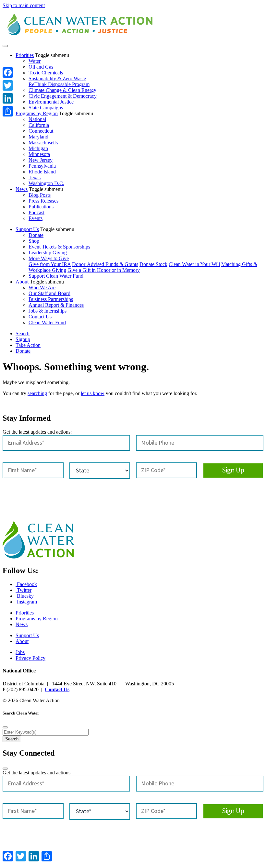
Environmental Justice (51, 102)
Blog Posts (40, 195)
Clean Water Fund (47, 322)
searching (37, 393)
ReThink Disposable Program (59, 84)
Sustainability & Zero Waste (57, 78)
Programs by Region (37, 113)
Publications (41, 206)
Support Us (27, 229)
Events (35, 218)
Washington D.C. (46, 183)
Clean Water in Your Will (194, 264)
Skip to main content (24, 5)
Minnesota (39, 154)
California (39, 125)
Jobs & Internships (47, 311)
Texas (35, 177)
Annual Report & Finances (56, 305)
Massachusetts (43, 142)
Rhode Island (42, 171)
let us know (92, 393)
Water (35, 61)
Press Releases (43, 201)
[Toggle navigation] (5, 46)
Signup (23, 339)
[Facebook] (7, 72)
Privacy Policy (30, 658)
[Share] (7, 111)
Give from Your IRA (50, 264)
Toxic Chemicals (46, 72)
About (22, 281)
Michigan (38, 148)
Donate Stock (153, 264)
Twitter (23, 590)
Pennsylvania (42, 166)
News (22, 189)
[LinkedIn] (7, 98)
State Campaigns (46, 107)
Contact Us (40, 316)
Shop (34, 241)
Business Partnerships (51, 299)
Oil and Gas (41, 67)
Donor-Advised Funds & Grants (105, 264)
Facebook (26, 584)
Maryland (38, 136)
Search (23, 333)
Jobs (20, 652)
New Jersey (41, 160)
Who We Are (42, 287)
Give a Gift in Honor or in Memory (103, 270)
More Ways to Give (49, 258)
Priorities (25, 55)
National (37, 119)
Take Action (28, 345)
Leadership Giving (48, 252)
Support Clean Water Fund (56, 276)
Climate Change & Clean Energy (62, 90)
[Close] (5, 727)
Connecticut (41, 131)
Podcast (36, 212)
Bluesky (25, 596)
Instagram (26, 601)
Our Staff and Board (49, 293)
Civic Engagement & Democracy (63, 96)
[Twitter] (7, 85)
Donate (36, 235)
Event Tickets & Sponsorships (59, 246)
